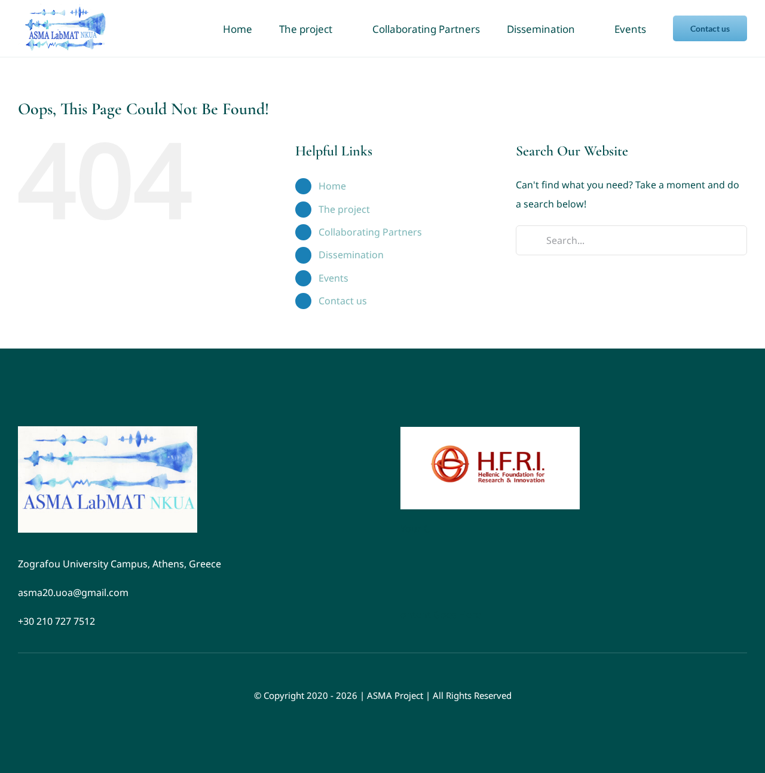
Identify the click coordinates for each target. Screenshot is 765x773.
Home (332, 186)
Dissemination (351, 254)
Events (333, 278)
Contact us (343, 300)
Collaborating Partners (370, 232)
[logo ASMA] (107, 431)
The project (344, 209)
